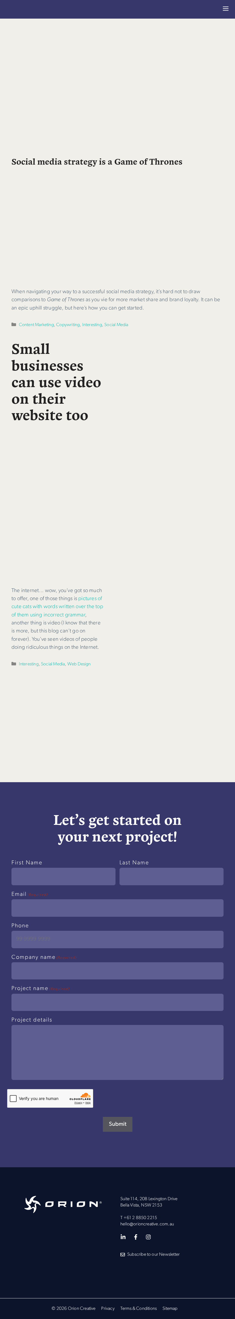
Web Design (79, 664)
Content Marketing (36, 325)
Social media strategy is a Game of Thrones (97, 161)
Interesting (92, 325)
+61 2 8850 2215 (140, 1218)
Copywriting (68, 325)
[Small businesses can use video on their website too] (57, 574)
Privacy (107, 1308)
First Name (26, 863)
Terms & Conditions (138, 1308)
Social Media (116, 325)
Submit (117, 1124)
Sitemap (169, 1308)
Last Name (134, 863)
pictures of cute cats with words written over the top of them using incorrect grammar (57, 607)
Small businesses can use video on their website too (56, 381)
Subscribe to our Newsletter (153, 1254)
